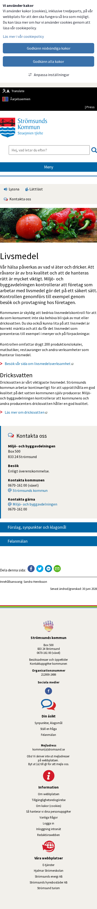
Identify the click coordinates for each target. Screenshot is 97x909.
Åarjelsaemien (20, 99)
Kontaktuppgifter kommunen (48, 663)
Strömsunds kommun (30, 490)
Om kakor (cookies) (48, 806)
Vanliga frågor (49, 817)
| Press (90, 107)
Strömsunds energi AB (66, 876)
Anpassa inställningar (51, 74)
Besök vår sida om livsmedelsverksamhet (39, 363)
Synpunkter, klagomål (48, 723)
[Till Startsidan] (23, 139)
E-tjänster (70, 865)
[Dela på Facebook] (31, 568)
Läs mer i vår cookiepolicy (23, 36)
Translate (18, 91)
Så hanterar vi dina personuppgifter (48, 811)
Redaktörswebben (48, 835)
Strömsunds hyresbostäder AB (63, 882)
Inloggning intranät (62, 829)
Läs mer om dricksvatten (26, 412)
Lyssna (13, 189)
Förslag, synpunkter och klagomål (37, 527)
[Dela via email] (57, 568)
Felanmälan (18, 541)
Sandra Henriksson (35, 581)
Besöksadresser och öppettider (48, 659)
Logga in (48, 823)
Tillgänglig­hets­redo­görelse (48, 800)
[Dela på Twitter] (39, 568)
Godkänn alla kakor (48, 61)
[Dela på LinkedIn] (48, 568)
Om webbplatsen (48, 794)
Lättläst (36, 189)
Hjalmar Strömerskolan (65, 870)
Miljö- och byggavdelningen (35, 504)
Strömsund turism (61, 888)
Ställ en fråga (48, 729)
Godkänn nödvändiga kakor (48, 48)
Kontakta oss (19, 199)
